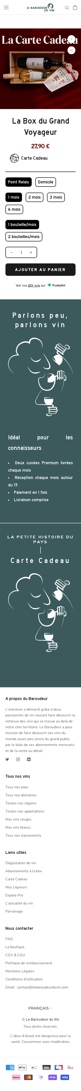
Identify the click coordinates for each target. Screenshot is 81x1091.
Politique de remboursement (28, 963)
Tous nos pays (16, 787)
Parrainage (14, 911)
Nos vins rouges (18, 819)
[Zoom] (71, 39)
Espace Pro (14, 895)
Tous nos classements (23, 835)
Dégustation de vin (20, 863)
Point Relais (18, 182)
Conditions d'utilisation (24, 979)
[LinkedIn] (29, 759)
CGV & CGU (15, 955)
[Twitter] (7, 759)
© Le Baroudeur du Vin (40, 1019)
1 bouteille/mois (22, 224)
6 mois (14, 209)
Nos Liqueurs (16, 887)
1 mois (13, 197)
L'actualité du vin (19, 903)
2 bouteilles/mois (24, 236)
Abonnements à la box (23, 871)
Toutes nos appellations (24, 811)
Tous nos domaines (21, 795)
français (38, 1008)
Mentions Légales (19, 971)
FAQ (9, 938)
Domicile (45, 182)
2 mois (34, 197)
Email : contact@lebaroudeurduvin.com (36, 987)
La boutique (15, 947)
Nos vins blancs (18, 827)
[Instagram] (18, 759)
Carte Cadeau (16, 879)
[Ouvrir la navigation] (6, 7)
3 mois (56, 197)
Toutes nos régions (20, 803)
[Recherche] (67, 7)
